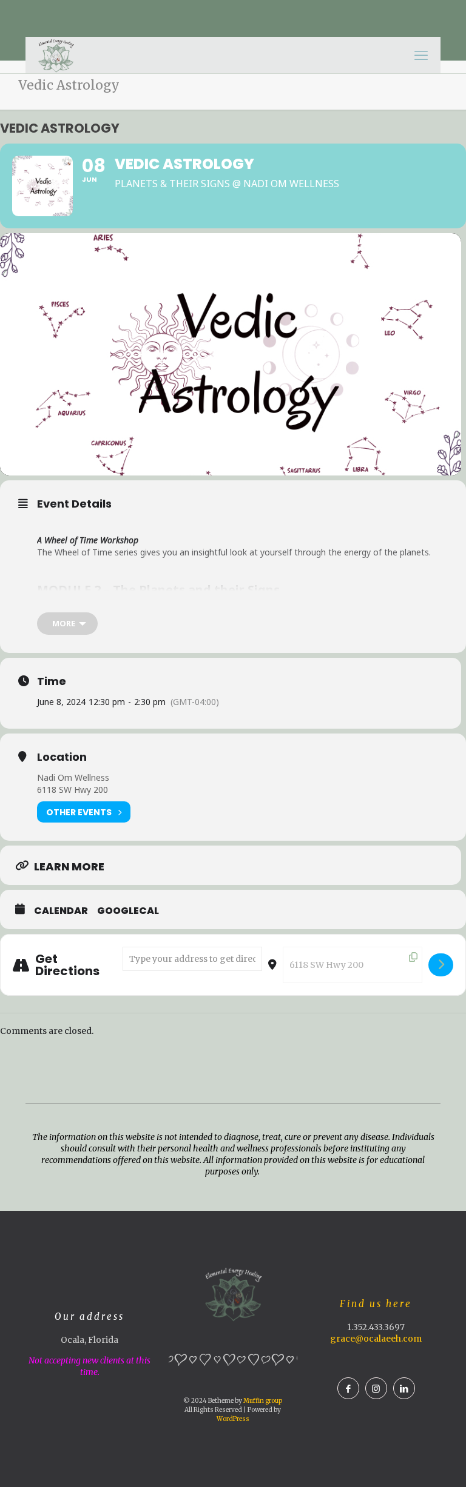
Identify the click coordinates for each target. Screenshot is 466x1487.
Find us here (376, 1304)
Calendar (61, 911)
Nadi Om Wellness (73, 777)
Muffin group (262, 1401)
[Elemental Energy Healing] (56, 55)
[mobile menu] (421, 55)
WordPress (233, 1419)
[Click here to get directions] (440, 964)
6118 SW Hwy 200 (72, 789)
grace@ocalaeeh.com (376, 1338)
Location (62, 757)
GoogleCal (128, 911)
